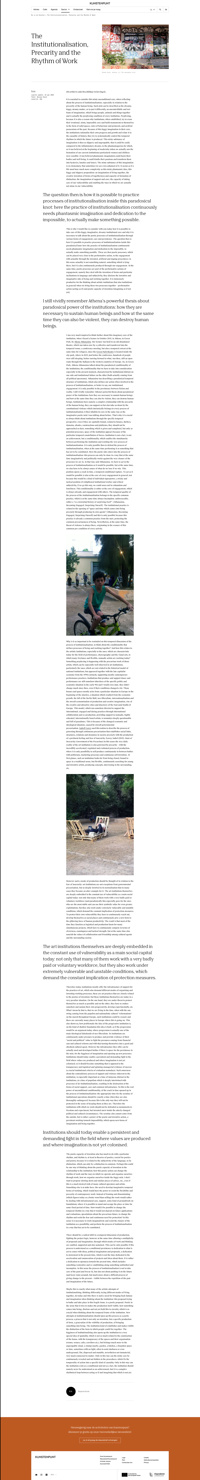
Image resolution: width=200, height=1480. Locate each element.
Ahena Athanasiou (82, 342)
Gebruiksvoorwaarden (151, 1460)
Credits (146, 1457)
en (154, 9)
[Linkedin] (46, 1475)
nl (151, 9)
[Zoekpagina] (160, 9)
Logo (123, 1457)
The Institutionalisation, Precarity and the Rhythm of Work (71, 15)
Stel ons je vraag (93, 10)
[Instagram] (41, 1475)
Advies (36, 10)
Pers (123, 1460)
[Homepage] (100, 3)
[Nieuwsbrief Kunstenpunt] (36, 1475)
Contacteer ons (127, 1462)
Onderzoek (78, 10)
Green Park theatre (105, 352)
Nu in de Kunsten (38, 15)
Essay (33, 91)
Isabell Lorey (85, 728)
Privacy (146, 1462)
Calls (45, 10)
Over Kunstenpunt (106, 1456)
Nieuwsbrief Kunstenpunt (108, 1459)
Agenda (54, 10)
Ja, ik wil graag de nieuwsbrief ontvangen (100, 1440)
